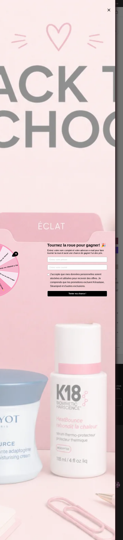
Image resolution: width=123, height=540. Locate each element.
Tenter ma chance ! (77, 293)
